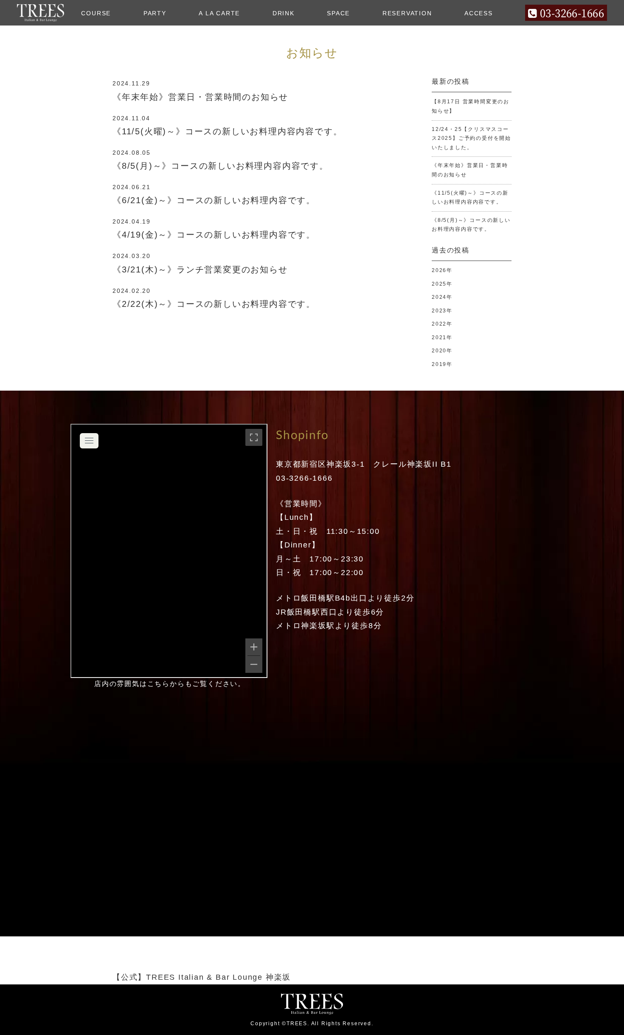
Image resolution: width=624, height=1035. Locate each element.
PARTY (154, 13)
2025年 (442, 284)
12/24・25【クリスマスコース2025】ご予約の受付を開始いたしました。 (471, 138)
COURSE (96, 13)
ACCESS (478, 13)
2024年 (442, 297)
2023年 (442, 311)
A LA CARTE (219, 13)
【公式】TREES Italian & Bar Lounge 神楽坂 (201, 977)
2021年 (442, 337)
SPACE (338, 13)
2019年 (442, 364)
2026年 (442, 270)
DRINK (284, 13)
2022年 (442, 324)
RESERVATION (407, 13)
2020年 (442, 351)
